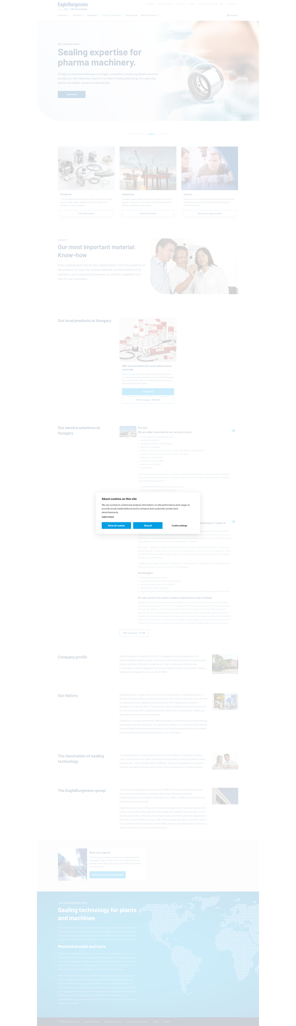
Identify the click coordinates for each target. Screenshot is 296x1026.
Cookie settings (179, 525)
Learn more (108, 517)
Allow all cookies (116, 525)
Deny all (148, 525)
